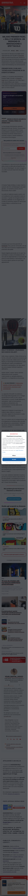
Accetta (14, 459)
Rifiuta (14, 455)
